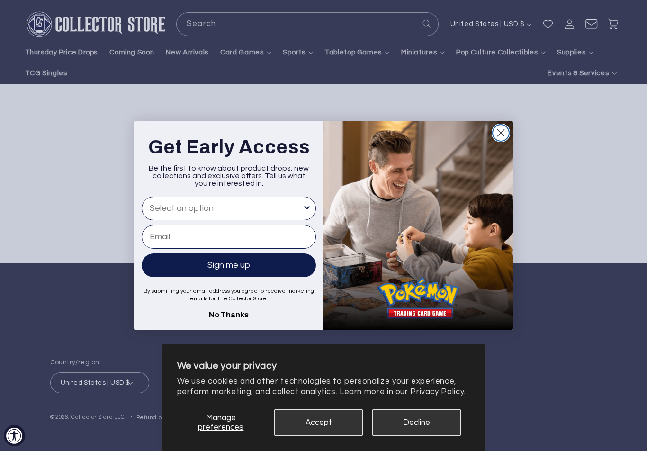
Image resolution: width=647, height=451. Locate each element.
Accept (319, 422)
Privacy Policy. (437, 392)
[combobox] (226, 208)
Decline (416, 422)
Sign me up (228, 265)
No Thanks (229, 313)
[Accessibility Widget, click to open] (14, 435)
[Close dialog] (501, 133)
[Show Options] (307, 208)
